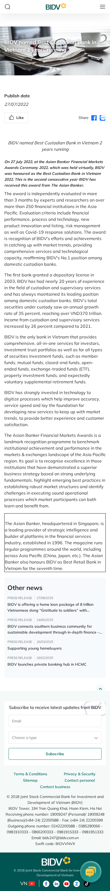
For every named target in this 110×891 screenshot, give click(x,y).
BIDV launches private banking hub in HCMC (47, 664)
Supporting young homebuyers (34, 648)
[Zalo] (76, 883)
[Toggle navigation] (102, 6)
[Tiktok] (87, 883)
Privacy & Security (80, 774)
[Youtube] (66, 883)
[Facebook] (46, 883)
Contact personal (80, 780)
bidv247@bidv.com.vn (60, 837)
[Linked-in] (56, 883)
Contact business (55, 786)
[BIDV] (55, 861)
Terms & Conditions (30, 774)
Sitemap (30, 780)
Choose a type (24, 737)
